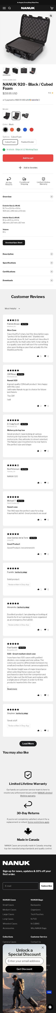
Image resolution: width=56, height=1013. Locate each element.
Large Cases (8, 914)
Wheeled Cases (10, 923)
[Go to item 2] (15, 71)
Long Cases (8, 919)
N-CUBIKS (35, 923)
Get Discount (24, 969)
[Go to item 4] (32, 71)
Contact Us (36, 942)
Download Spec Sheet (13, 243)
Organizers (36, 910)
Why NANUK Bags (38, 928)
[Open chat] (50, 1007)
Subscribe (46, 886)
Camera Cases (9, 942)
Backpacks (36, 905)
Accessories (8, 928)
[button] (28, 100)
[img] (13, 320)
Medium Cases (9, 910)
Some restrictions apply (38, 822)
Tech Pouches (37, 914)
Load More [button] (28, 743)
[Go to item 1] (6, 71)
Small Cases (8, 905)
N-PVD (34, 919)
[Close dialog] (42, 947)
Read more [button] (12, 689)
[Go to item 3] (24, 71)
